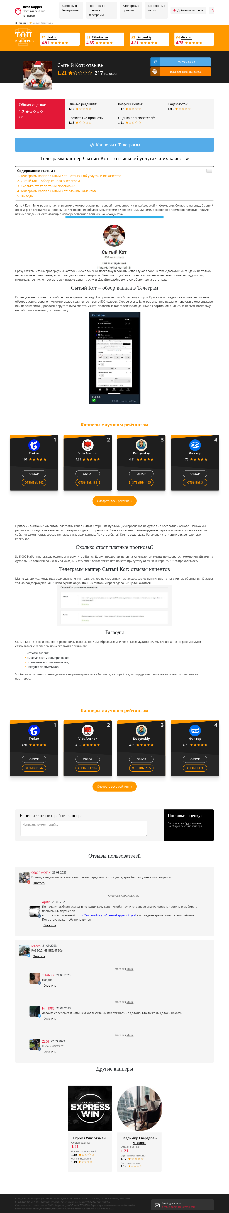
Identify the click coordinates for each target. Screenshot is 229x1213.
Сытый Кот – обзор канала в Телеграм (50, 181)
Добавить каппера (188, 10)
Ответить (39, 883)
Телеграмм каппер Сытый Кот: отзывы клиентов (58, 191)
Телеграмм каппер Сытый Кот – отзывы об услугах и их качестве (71, 176)
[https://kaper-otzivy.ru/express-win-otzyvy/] (90, 1108)
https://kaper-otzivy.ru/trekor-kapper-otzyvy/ (106, 915)
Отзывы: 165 (141, 482)
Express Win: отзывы (89, 1138)
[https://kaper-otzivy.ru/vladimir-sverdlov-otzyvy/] (139, 1108)
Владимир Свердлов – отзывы (139, 1140)
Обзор (34, 474)
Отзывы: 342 (34, 482)
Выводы (27, 196)
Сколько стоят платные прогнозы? (48, 186)
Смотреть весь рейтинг (113, 501)
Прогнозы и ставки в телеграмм (97, 10)
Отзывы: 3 (195, 482)
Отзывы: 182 (87, 482)
